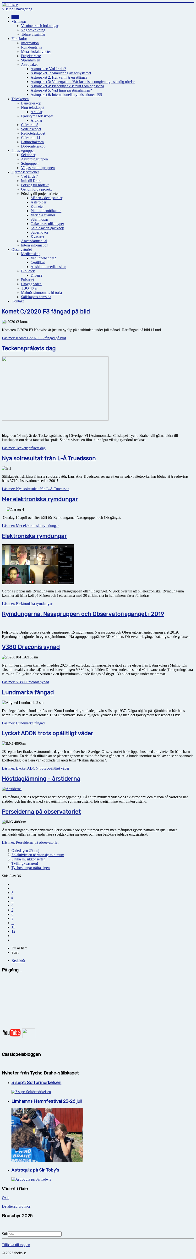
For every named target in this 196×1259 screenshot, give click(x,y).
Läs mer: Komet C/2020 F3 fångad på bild (34, 338)
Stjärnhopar (39, 219)
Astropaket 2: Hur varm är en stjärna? (59, 77)
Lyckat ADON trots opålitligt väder (47, 733)
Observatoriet (21, 249)
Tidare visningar (33, 34)
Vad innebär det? (43, 258)
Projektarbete (31, 56)
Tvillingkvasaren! (24, 863)
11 (13, 927)
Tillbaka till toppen (16, 1245)
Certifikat (38, 262)
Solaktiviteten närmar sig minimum (37, 855)
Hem (15, 17)
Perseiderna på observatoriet (41, 811)
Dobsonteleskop (33, 146)
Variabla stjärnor (43, 215)
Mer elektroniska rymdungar (40, 499)
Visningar (18, 21)
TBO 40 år (29, 288)
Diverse (36, 275)
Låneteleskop (31, 103)
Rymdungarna (31, 47)
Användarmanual (34, 241)
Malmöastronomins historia (41, 292)
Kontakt (17, 301)
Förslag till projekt (35, 185)
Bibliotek (28, 271)
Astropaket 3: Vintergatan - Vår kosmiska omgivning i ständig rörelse (83, 82)
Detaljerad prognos (16, 1206)
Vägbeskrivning (33, 30)
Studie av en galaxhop (47, 228)
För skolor (19, 39)
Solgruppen (29, 163)
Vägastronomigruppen (38, 168)
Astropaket (29, 64)
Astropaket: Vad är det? (48, 69)
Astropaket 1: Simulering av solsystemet (61, 73)
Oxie (5, 1198)
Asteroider (38, 202)
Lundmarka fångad (28, 692)
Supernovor (39, 232)
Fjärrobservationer (25, 172)
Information (30, 43)
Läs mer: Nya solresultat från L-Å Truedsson (35, 489)
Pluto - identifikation (46, 211)
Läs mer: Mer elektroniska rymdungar (30, 526)
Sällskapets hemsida (36, 297)
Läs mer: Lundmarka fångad (23, 723)
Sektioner (28, 155)
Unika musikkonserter (28, 859)
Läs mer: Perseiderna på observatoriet (30, 842)
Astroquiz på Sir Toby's (35, 1170)
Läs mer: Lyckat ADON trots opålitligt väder (35, 768)
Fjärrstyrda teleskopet (37, 116)
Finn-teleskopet (32, 107)
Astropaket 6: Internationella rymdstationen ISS (66, 95)
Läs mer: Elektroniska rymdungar (27, 604)
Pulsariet (27, 280)
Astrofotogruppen (34, 159)
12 (13, 931)
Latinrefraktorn (32, 142)
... (12, 901)
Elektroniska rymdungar (34, 536)
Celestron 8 (29, 125)
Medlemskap (30, 254)
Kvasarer (37, 237)
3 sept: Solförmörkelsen (36, 1082)
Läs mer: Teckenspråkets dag (24, 448)
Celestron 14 (30, 138)
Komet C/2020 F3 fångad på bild (46, 311)
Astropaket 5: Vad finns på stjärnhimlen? (61, 90)
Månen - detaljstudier (46, 198)
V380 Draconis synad (31, 647)
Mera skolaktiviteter (36, 51)
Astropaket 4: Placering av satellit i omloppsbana (67, 86)
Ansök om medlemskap (48, 267)
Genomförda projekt (36, 189)
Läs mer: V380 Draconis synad (25, 682)
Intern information (34, 245)
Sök (5, 1234)
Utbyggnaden (31, 284)
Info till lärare (31, 181)
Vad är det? (29, 176)
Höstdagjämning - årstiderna (41, 778)
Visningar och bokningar (39, 26)
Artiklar (36, 112)
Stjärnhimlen (30, 60)
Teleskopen (20, 99)
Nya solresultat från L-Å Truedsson (49, 458)
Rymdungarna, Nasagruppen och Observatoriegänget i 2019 (83, 614)
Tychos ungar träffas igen (30, 868)
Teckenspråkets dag (29, 348)
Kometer (37, 206)
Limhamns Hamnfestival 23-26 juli (47, 1101)
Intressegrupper (23, 150)
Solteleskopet (31, 129)
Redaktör (18, 960)
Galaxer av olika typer (47, 224)
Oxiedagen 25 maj (25, 850)
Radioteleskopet (33, 133)
